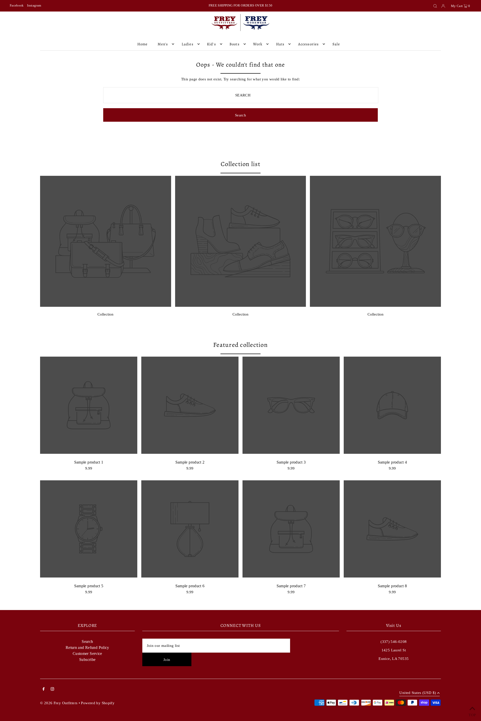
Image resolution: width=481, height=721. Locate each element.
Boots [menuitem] (234, 44)
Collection (105, 314)
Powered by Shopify (97, 703)
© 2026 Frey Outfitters (58, 703)
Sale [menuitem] (336, 44)
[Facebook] (44, 689)
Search (87, 641)
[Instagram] (52, 689)
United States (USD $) (417, 693)
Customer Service (87, 653)
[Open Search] (435, 6)
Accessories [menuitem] (308, 44)
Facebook (17, 5)
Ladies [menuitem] (187, 44)
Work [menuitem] (258, 44)
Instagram (34, 5)
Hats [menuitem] (280, 44)
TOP (472, 714)
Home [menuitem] (142, 44)
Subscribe (87, 659)
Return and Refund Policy (87, 647)
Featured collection (240, 345)
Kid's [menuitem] (211, 44)
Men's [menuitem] (163, 44)
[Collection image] (105, 305)
